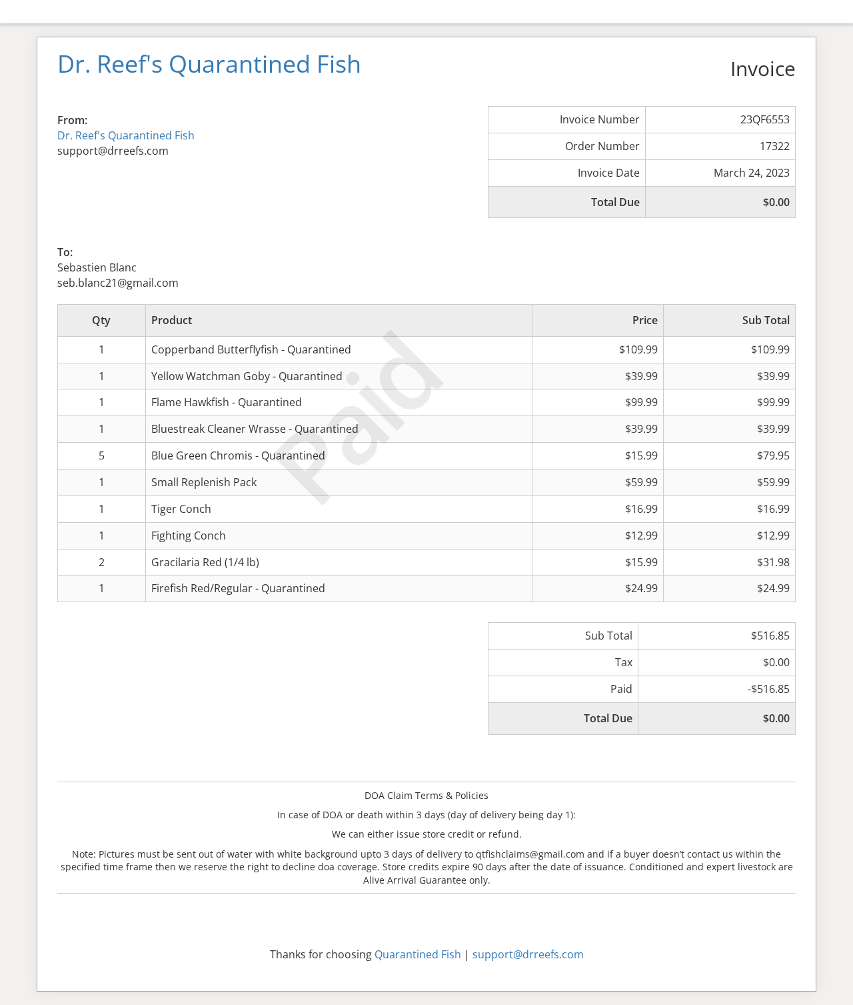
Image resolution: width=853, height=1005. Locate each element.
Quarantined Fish (418, 954)
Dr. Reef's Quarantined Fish (126, 135)
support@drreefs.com (528, 954)
